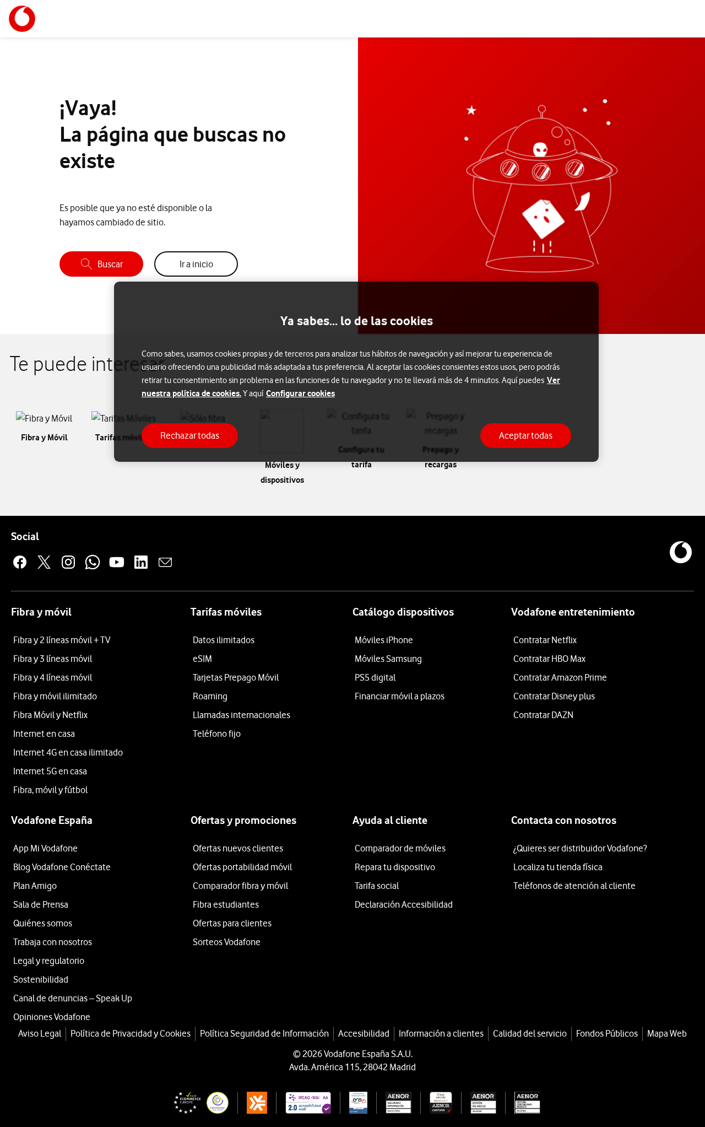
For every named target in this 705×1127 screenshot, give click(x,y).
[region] (356, 372)
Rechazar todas (189, 435)
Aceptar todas (525, 435)
